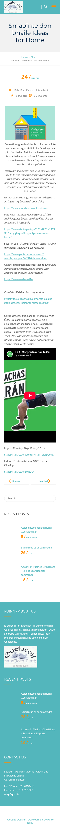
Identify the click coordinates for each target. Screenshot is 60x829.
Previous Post (16, 484)
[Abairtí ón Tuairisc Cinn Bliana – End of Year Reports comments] (11, 571)
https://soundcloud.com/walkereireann (26, 207)
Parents (30, 90)
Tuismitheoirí (42, 90)
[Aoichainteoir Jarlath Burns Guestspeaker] (11, 532)
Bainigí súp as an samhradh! (36, 547)
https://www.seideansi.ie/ (18, 279)
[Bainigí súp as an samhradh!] (11, 552)
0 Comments (40, 95)
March (30, 78)
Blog (22, 90)
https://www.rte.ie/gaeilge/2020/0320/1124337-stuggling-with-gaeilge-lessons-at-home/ (29, 233)
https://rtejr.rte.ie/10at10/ (19, 471)
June (27, 553)
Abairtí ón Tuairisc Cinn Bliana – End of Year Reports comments (38, 570)
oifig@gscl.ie (11, 794)
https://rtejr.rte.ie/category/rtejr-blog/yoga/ (29, 454)
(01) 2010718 (26, 786)
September (29, 537)
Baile (17, 90)
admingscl (21, 95)
